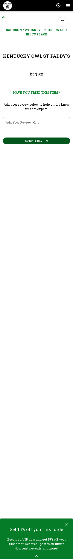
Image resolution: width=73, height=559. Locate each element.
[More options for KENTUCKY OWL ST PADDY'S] (62, 21)
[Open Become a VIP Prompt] (36, 556)
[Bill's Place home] (20, 5)
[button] (4, 17)
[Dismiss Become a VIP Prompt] (66, 524)
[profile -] (58, 5)
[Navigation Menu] (68, 5)
